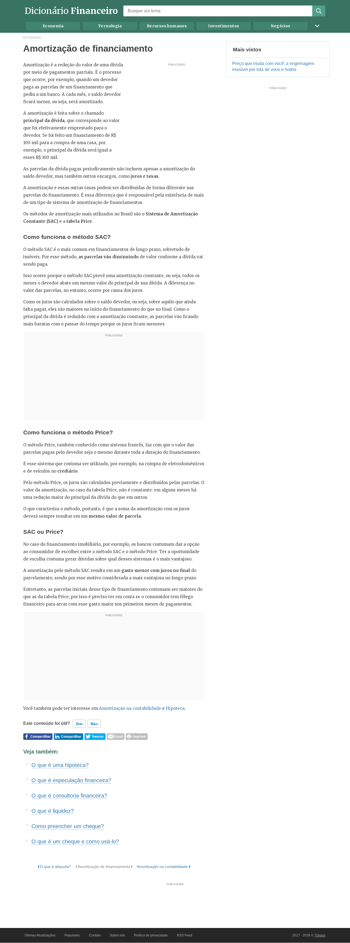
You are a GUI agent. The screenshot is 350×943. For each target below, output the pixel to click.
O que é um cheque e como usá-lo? (75, 841)
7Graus (319, 935)
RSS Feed (184, 935)
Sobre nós (117, 935)
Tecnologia (110, 25)
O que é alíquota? (55, 866)
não (94, 724)
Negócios (280, 25)
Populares (72, 935)
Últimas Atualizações (40, 935)
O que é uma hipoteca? (60, 765)
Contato (95, 935)
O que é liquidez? (52, 811)
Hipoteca (175, 708)
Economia (53, 25)
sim (79, 724)
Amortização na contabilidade (130, 708)
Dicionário (71, 11)
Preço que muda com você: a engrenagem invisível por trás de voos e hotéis (273, 66)
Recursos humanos (167, 25)
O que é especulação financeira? (71, 780)
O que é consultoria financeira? (69, 796)
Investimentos (223, 25)
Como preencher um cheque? (67, 826)
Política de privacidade (151, 935)
